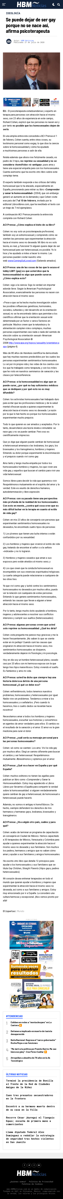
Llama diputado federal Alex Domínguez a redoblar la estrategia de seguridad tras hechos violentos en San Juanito (30, 1136)
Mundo (20, 911)
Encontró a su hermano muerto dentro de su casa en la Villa (30, 1108)
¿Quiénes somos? (18, 1181)
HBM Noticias (27, 40)
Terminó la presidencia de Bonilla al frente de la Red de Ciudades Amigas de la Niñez (29, 1084)
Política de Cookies (32, 1184)
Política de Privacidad (41, 1181)
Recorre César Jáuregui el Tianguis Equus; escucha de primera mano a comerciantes (30, 1121)
